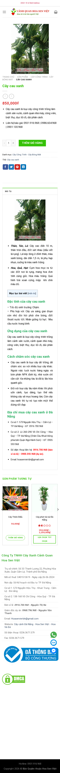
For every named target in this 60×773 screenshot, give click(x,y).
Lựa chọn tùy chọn (45, 539)
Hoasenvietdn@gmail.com (25, 618)
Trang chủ (8, 76)
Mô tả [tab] (8, 191)
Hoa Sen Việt (42, 624)
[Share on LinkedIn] (23, 167)
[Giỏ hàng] (56, 11)
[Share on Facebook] (5, 167)
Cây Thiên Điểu (15, 517)
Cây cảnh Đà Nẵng (23, 624)
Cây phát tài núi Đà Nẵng (44, 518)
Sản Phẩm (22, 76)
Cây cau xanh (13, 159)
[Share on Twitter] (11, 167)
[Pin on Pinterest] (17, 167)
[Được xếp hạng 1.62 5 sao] (44, 525)
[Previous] (2, 516)
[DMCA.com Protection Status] (14, 678)
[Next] (57, 516)
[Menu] (4, 12)
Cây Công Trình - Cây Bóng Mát (26, 154)
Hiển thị (31, 293)
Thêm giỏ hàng (32, 142)
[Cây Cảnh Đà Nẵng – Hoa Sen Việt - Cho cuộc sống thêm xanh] (30, 12)
